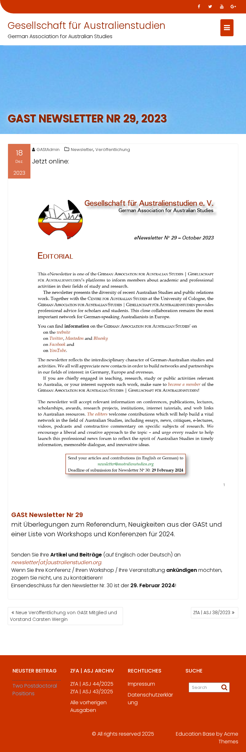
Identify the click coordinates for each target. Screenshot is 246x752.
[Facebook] (198, 7)
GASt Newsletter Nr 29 (47, 514)
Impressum (141, 684)
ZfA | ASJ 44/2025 (91, 684)
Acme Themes (228, 737)
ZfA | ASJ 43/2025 (91, 691)
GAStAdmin (48, 149)
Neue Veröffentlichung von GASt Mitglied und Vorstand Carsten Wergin (63, 615)
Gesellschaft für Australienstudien (86, 25)
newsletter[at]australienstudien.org (56, 562)
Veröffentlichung (112, 149)
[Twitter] (210, 7)
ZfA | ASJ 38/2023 (211, 612)
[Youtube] (222, 7)
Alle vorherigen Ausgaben (88, 706)
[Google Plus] (233, 7)
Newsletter (82, 149)
